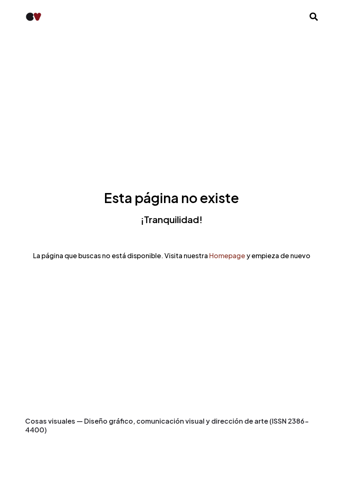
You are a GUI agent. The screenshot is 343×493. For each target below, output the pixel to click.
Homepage (227, 255)
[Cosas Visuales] (33, 16)
